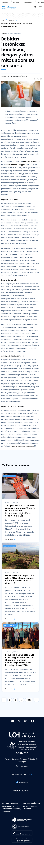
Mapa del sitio (23, 782)
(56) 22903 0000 (22, 766)
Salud (4, 33)
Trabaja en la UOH (21, 791)
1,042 (29, 700)
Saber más (9, 539)
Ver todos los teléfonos (21, 774)
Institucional (9, 476)
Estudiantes (28, 2)
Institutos (5, 2)
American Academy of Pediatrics (22, 446)
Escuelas (16, 2)
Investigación (10, 625)
